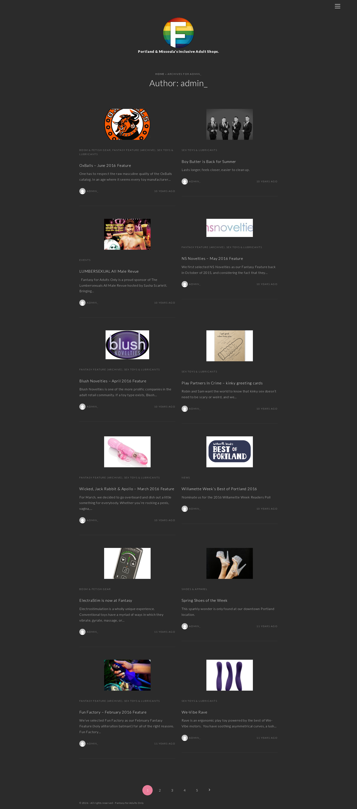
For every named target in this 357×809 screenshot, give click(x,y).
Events (85, 259)
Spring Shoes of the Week (205, 600)
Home (159, 73)
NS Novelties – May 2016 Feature (212, 258)
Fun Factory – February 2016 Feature (113, 712)
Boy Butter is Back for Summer (209, 161)
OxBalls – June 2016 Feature (105, 165)
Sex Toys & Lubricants (199, 150)
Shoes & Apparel (195, 589)
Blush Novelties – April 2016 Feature (112, 381)
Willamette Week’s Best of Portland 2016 (219, 488)
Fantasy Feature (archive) (134, 150)
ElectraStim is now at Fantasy (105, 600)
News (186, 477)
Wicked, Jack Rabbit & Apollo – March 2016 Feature (126, 488)
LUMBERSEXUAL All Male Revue (109, 271)
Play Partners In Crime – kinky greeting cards (222, 383)
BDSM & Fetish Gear (95, 150)
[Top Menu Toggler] (337, 6)
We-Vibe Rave (194, 712)
